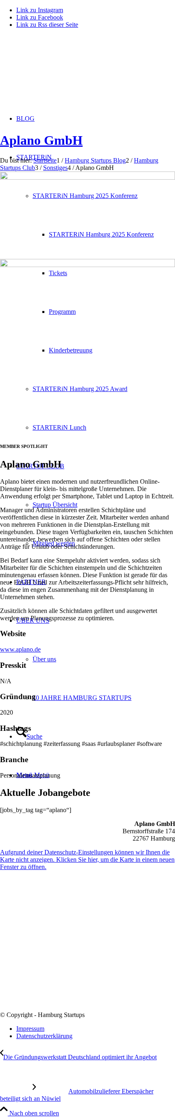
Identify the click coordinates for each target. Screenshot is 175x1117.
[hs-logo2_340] (61, 73)
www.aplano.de (20, 649)
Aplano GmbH (41, 140)
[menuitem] (104, 697)
